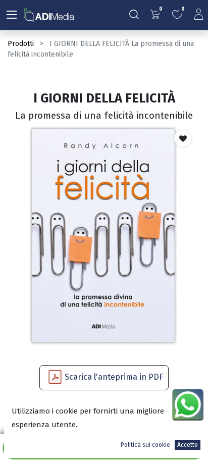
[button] (183, 138)
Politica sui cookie (145, 444)
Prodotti (21, 43)
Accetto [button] (187, 444)
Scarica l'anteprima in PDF (114, 377)
